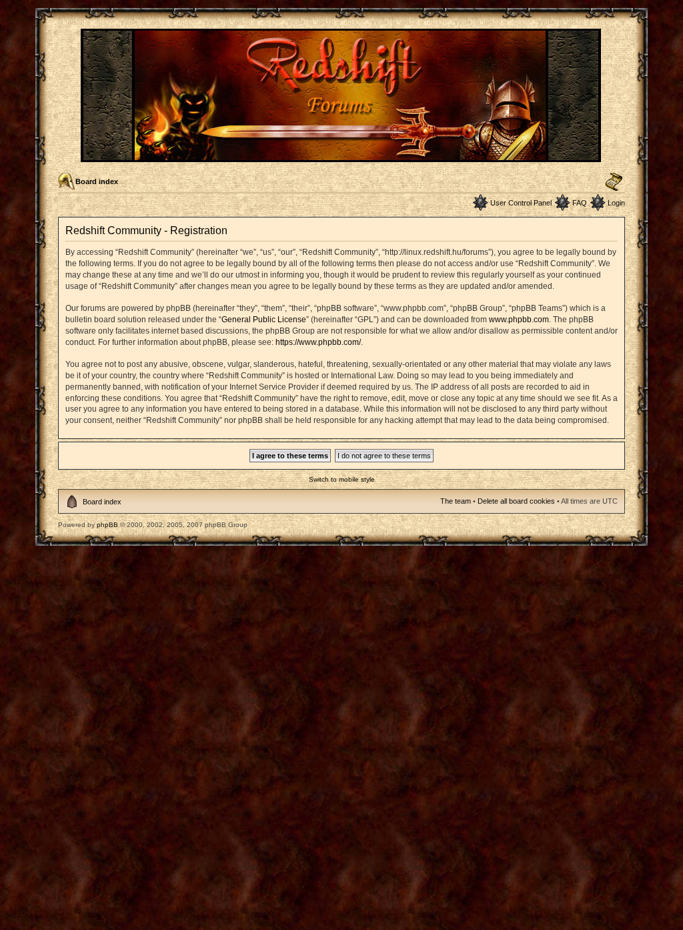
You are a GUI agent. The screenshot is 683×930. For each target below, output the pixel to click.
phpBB (107, 524)
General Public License (263, 319)
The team (455, 501)
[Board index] (342, 156)
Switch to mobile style (342, 479)
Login (616, 203)
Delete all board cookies (516, 501)
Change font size (614, 182)
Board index (96, 181)
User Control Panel (521, 203)
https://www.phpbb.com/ (318, 342)
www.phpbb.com (519, 319)
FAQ (579, 203)
